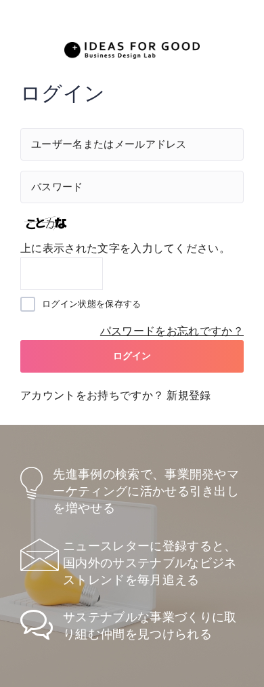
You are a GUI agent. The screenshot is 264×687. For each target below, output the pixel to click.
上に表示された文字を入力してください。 (125, 248)
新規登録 (189, 395)
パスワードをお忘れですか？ (172, 331)
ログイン (132, 355)
